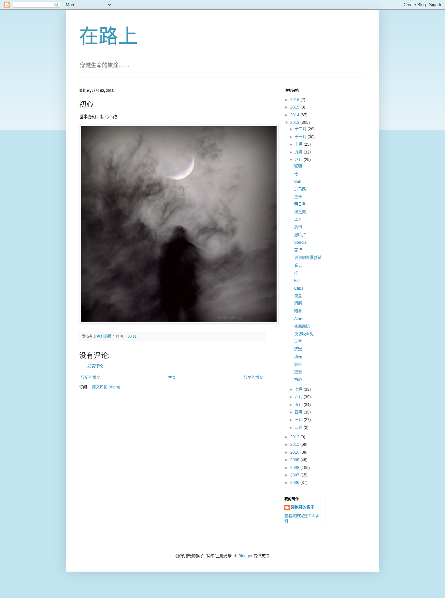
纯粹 (298, 364)
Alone (299, 318)
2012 (295, 437)
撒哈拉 (300, 235)
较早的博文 (253, 377)
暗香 (298, 311)
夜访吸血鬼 (304, 334)
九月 (299, 152)
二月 (299, 427)
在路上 (108, 36)
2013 (295, 122)
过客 (298, 341)
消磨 (298, 303)
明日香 (300, 204)
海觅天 (300, 212)
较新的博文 (90, 377)
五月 (299, 404)
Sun (297, 181)
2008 (295, 467)
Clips (298, 288)
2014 (295, 115)
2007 (295, 475)
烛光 (298, 357)
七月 (299, 389)
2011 (295, 444)
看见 (298, 265)
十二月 (301, 129)
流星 (298, 296)
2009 (295, 460)
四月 (299, 412)
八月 (299, 159)
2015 (295, 107)
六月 (299, 397)
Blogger (245, 556)
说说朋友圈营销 (308, 257)
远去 (298, 372)
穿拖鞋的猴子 (302, 507)
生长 (298, 197)
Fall (297, 280)
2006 (295, 482)
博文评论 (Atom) (106, 387)
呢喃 (298, 166)
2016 (295, 99)
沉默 (298, 349)
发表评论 (95, 366)
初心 (298, 379)
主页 (172, 377)
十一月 (301, 137)
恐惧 (298, 227)
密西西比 (302, 326)
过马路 (300, 189)
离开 (298, 219)
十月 (299, 144)
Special (301, 242)
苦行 (298, 250)
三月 (299, 419)
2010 (295, 452)
